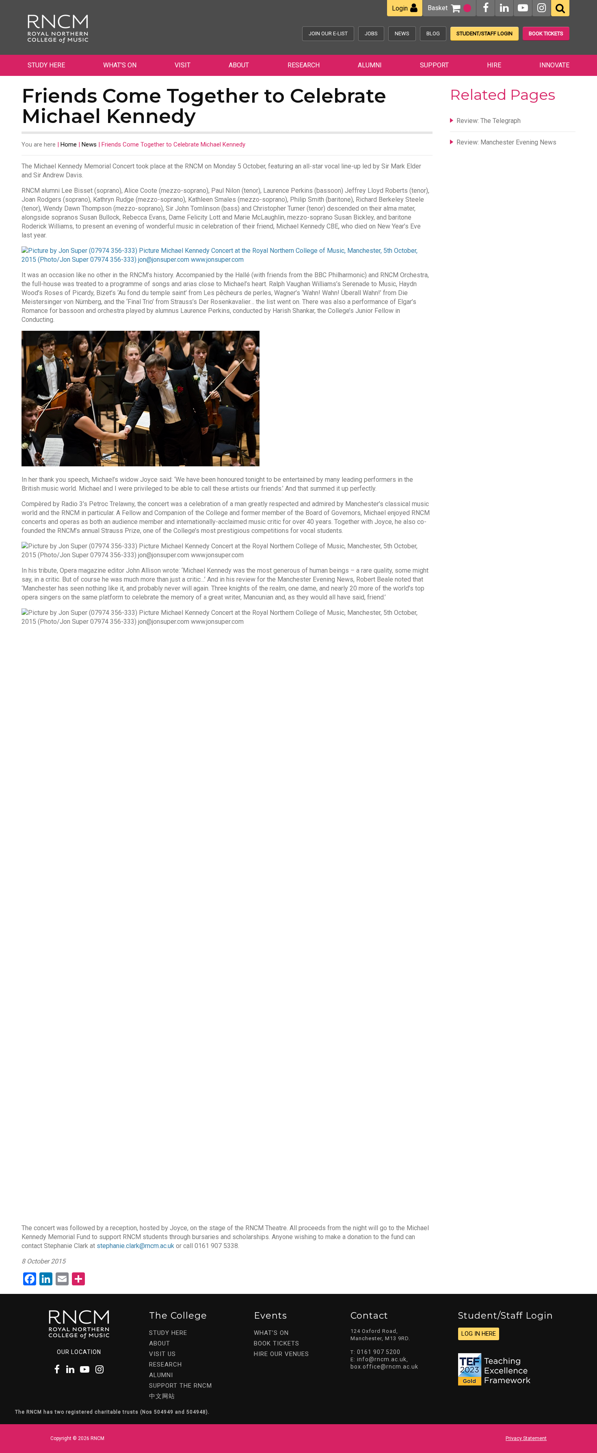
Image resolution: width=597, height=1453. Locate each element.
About (239, 65)
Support (434, 65)
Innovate (554, 65)
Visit (182, 65)
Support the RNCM (180, 1385)
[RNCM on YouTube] (523, 8)
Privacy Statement (526, 1438)
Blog (433, 33)
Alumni (370, 65)
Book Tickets (546, 33)
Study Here (46, 65)
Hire (494, 65)
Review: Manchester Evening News (506, 142)
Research (304, 65)
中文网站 (162, 1396)
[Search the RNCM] (560, 8)
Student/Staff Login (484, 33)
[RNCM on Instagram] (541, 8)
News (402, 33)
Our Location (79, 1352)
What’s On (119, 65)
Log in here (478, 1333)
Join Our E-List (328, 33)
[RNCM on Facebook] (486, 8)
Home (69, 144)
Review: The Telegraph (488, 121)
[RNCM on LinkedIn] (504, 8)
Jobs (371, 33)
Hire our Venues (281, 1354)
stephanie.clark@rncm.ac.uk (135, 1246)
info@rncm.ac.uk (382, 1359)
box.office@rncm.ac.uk (384, 1366)
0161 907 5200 (378, 1352)
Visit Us (162, 1354)
